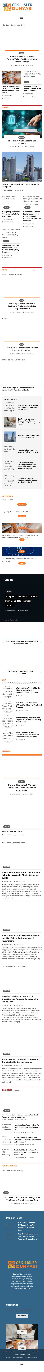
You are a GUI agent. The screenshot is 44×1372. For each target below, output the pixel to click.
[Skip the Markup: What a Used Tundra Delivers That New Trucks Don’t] (11, 1237)
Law (22, 539)
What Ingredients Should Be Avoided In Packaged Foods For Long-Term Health (22, 306)
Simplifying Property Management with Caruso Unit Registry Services (27, 480)
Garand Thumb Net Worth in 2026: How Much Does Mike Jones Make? (22, 788)
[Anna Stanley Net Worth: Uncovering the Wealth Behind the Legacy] (22, 1042)
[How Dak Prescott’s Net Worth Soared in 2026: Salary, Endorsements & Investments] (22, 918)
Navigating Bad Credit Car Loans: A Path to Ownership (11, 214)
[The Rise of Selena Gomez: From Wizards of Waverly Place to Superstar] (22, 1101)
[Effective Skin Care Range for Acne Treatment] (22, 660)
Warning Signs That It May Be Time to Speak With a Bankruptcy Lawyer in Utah (28, 690)
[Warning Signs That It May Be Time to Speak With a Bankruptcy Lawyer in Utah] (8, 692)
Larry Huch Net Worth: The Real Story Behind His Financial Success (21, 601)
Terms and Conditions (22, 1354)
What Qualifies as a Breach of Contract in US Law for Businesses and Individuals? (27, 1140)
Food (5, 82)
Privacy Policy (34, 1352)
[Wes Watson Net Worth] (22, 814)
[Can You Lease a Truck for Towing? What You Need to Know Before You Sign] (22, 39)
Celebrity (22, 504)
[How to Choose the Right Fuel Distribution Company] (22, 167)
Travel (22, 53)
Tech (22, 551)
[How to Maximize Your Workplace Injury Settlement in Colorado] (22, 630)
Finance (21, 137)
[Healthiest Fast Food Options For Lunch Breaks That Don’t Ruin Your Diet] (22, 371)
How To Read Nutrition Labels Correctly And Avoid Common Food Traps (11, 89)
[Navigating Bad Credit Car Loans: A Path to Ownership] (11, 203)
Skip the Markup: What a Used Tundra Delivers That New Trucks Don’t (28, 1236)
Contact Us (23, 1352)
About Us (13, 1352)
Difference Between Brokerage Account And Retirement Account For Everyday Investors (32, 216)
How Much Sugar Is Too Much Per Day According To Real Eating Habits (28, 407)
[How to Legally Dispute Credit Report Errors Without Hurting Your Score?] (8, 721)
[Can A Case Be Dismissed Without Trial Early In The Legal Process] (8, 707)
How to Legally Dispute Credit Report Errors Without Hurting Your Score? (28, 720)
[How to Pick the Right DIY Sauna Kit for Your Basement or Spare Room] (11, 1227)
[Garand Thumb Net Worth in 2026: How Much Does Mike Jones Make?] (22, 768)
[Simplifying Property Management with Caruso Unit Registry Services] (11, 236)
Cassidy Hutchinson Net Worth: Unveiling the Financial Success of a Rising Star (20, 999)
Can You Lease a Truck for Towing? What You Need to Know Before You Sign (22, 59)
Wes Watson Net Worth (12, 831)
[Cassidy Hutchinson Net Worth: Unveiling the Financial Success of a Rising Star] (22, 979)
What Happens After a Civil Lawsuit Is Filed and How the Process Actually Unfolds (27, 734)
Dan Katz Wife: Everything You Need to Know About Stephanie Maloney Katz (26, 1152)
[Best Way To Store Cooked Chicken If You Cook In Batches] (32, 77)
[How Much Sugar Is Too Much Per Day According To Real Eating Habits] (10, 407)
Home (5, 1352)
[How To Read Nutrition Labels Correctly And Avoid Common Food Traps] (11, 77)
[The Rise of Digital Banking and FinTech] (22, 124)
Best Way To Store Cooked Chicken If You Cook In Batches (32, 88)
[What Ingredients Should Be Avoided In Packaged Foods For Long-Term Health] (22, 287)
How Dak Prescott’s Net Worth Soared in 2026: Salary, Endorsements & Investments (21, 938)
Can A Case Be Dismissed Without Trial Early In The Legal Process (29, 705)
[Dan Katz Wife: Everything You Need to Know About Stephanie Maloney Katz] (7, 1153)
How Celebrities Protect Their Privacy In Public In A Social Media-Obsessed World (21, 875)
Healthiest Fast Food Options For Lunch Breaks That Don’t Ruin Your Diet (27, 1127)
